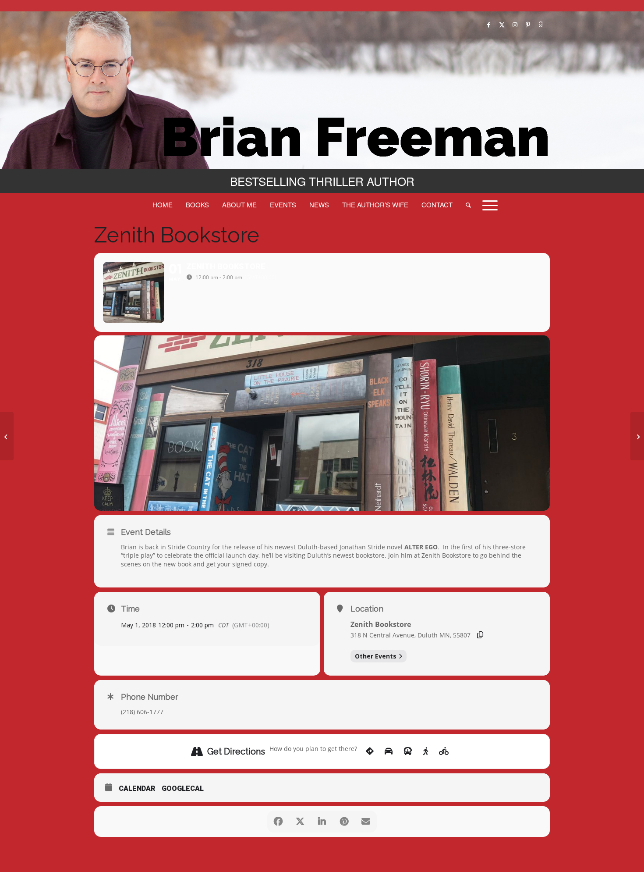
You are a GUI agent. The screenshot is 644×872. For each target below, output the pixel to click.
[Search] (468, 204)
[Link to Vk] (541, 24)
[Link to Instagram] (514, 24)
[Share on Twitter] (300, 822)
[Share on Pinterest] (344, 822)
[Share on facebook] (278, 822)
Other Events (375, 656)
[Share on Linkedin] (322, 822)
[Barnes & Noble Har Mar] (7, 436)
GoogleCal (183, 788)
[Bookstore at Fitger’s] (637, 436)
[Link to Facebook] (488, 24)
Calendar (137, 788)
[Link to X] (501, 24)
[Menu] (487, 204)
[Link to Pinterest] (527, 24)
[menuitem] (162, 204)
